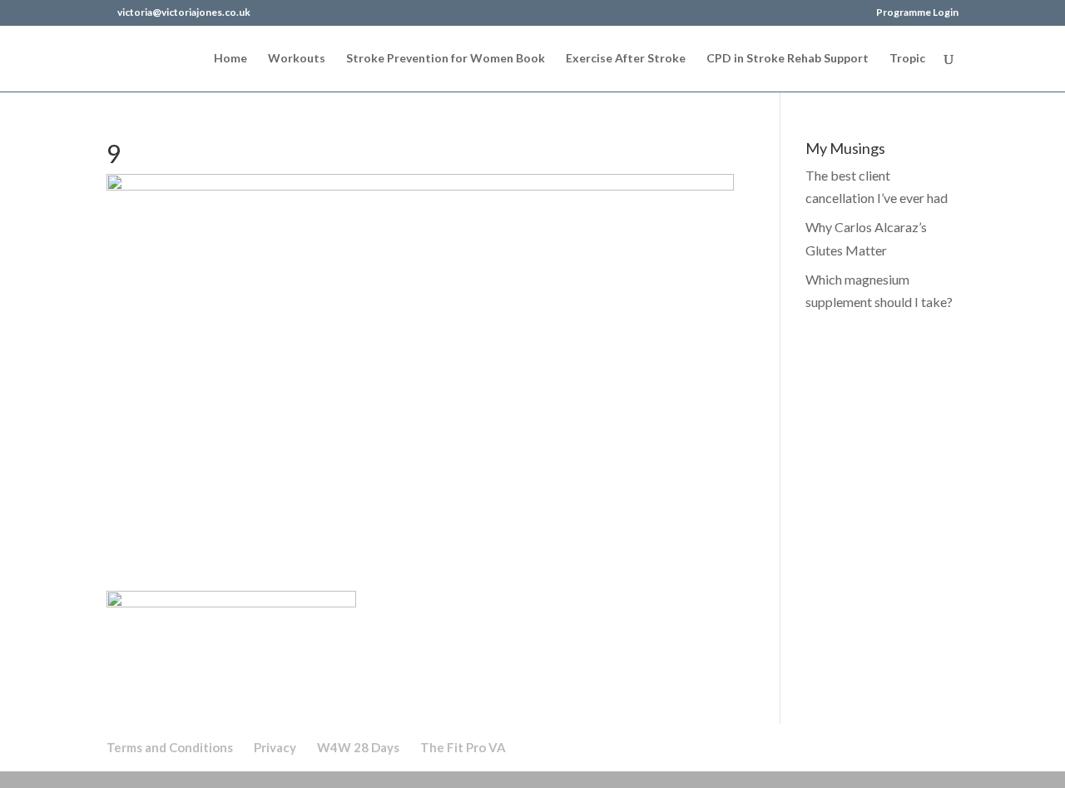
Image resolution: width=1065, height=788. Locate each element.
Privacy (275, 747)
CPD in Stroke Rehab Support (787, 58)
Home (230, 58)
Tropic (907, 58)
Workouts (296, 58)
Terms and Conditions (169, 747)
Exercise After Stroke (626, 58)
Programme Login (917, 12)
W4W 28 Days (358, 747)
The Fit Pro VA (463, 747)
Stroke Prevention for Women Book (445, 58)
